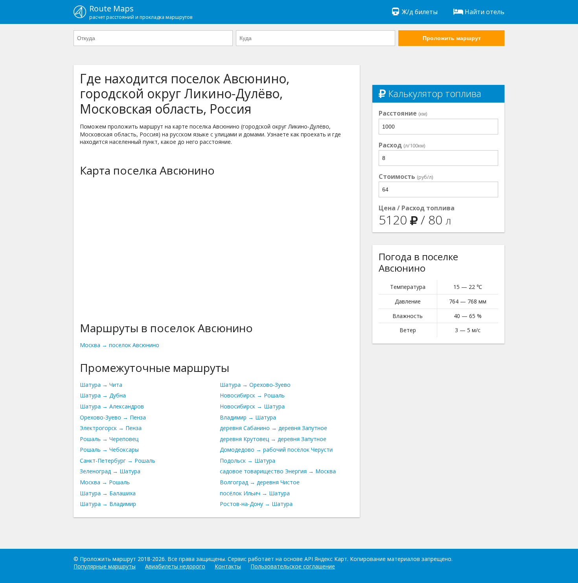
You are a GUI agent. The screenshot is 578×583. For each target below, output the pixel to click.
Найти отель (484, 11)
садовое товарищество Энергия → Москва (278, 471)
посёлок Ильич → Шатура (255, 493)
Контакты (228, 566)
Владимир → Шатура (248, 417)
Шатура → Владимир (108, 504)
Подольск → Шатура (247, 460)
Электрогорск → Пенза (111, 428)
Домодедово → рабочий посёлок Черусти (276, 449)
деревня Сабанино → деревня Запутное (273, 428)
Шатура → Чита (101, 384)
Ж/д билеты (420, 11)
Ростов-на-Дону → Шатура (256, 504)
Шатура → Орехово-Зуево (255, 384)
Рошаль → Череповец (109, 439)
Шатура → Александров (112, 406)
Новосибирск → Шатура (252, 406)
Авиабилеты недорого (175, 566)
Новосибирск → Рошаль (252, 395)
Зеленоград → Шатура (110, 471)
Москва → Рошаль (105, 482)
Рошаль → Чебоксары (109, 449)
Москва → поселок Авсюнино (119, 345)
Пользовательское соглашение (292, 566)
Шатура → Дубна (103, 395)
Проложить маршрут (452, 38)
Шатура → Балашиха (108, 493)
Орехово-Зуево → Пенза (113, 417)
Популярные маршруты (105, 566)
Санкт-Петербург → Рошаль (117, 460)
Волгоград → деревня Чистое (260, 482)
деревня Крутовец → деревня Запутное (273, 439)
